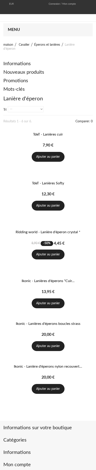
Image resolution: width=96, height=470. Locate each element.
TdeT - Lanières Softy (48, 183)
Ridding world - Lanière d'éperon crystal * (48, 232)
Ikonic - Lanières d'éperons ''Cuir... (48, 281)
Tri (4, 109)
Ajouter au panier (48, 156)
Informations (17, 63)
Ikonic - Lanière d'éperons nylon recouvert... (48, 366)
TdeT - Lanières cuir (48, 134)
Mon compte (17, 464)
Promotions (15, 80)
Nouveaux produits (23, 72)
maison (8, 44)
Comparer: (84, 121)
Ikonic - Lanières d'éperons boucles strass (48, 324)
